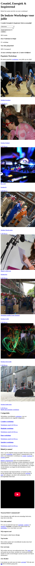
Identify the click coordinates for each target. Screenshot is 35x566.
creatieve (26, 525)
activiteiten (4, 528)
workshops (15, 59)
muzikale (20, 525)
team (29, 550)
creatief (24, 456)
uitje (2, 475)
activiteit (27, 473)
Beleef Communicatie (7, 460)
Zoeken (3, 31)
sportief (3, 457)
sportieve (3, 526)
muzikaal (29, 456)
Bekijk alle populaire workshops (10, 409)
